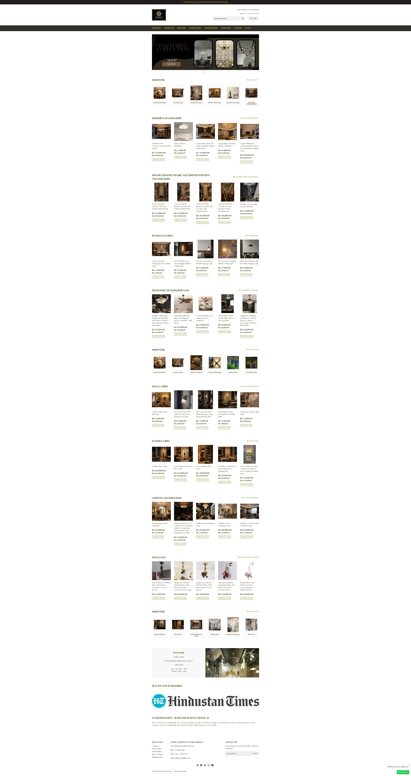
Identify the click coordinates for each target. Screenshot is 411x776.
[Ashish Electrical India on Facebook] (201, 763)
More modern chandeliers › (249, 118)
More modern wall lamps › (250, 386)
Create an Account (253, 13)
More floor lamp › (253, 441)
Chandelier (169, 28)
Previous (156, 52)
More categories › (253, 80)
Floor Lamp (226, 28)
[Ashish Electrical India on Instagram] (209, 763)
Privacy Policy (157, 747)
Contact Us (156, 744)
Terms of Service (158, 752)
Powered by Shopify (180, 769)
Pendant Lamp (195, 28)
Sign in (242, 13)
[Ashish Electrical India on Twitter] (198, 763)
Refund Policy (157, 749)
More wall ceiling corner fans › (248, 557)
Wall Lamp (181, 28)
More (247, 28)
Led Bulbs (238, 28)
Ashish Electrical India (164, 769)
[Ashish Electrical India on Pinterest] (205, 763)
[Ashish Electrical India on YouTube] (212, 763)
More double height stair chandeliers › (246, 177)
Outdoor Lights (211, 28)
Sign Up (255, 751)
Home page (156, 28)
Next (254, 52)
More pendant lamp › (252, 236)
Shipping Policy (157, 755)
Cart (255, 18)
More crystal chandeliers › (250, 498)
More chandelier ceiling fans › (249, 290)
